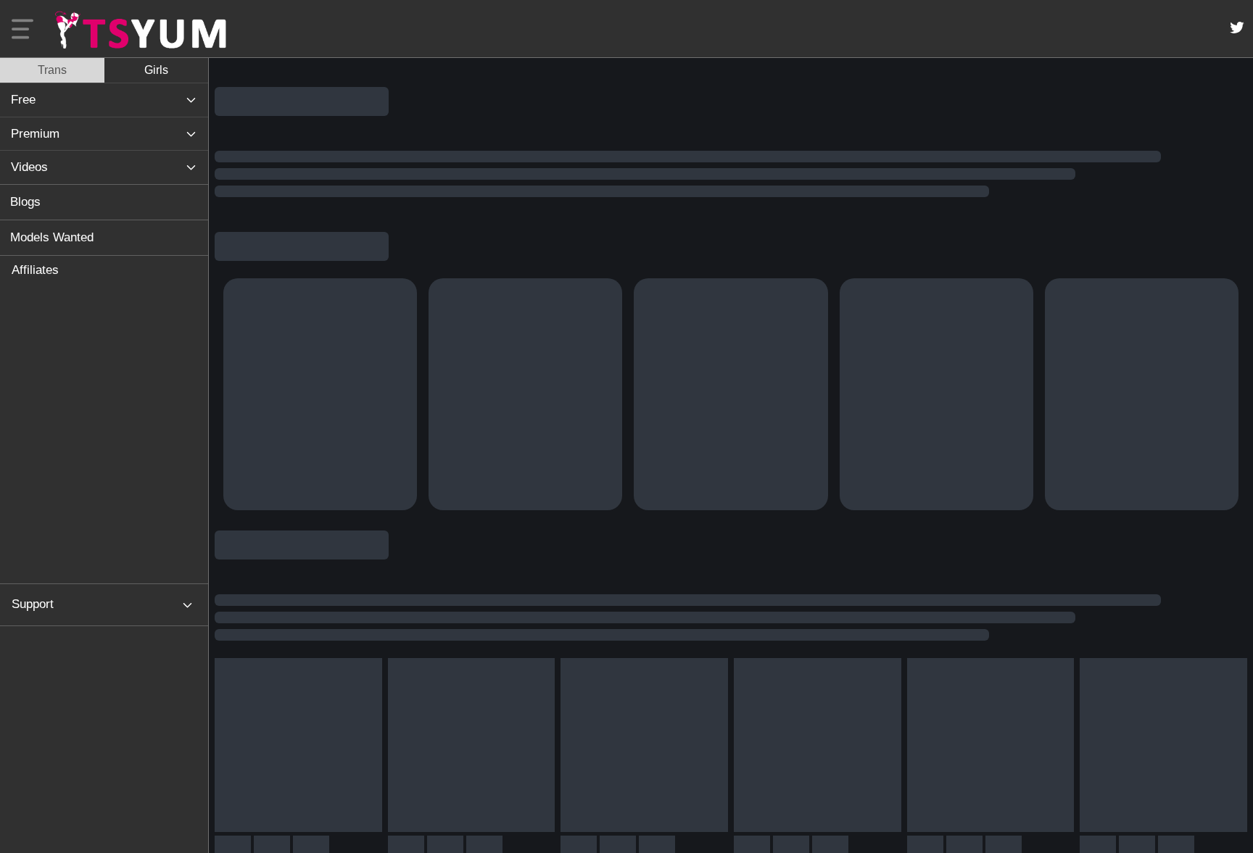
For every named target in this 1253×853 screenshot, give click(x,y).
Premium (35, 134)
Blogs (25, 202)
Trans (52, 70)
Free (23, 100)
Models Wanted (52, 237)
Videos (29, 167)
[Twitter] (1237, 27)
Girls (156, 70)
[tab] (52, 70)
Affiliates (35, 270)
